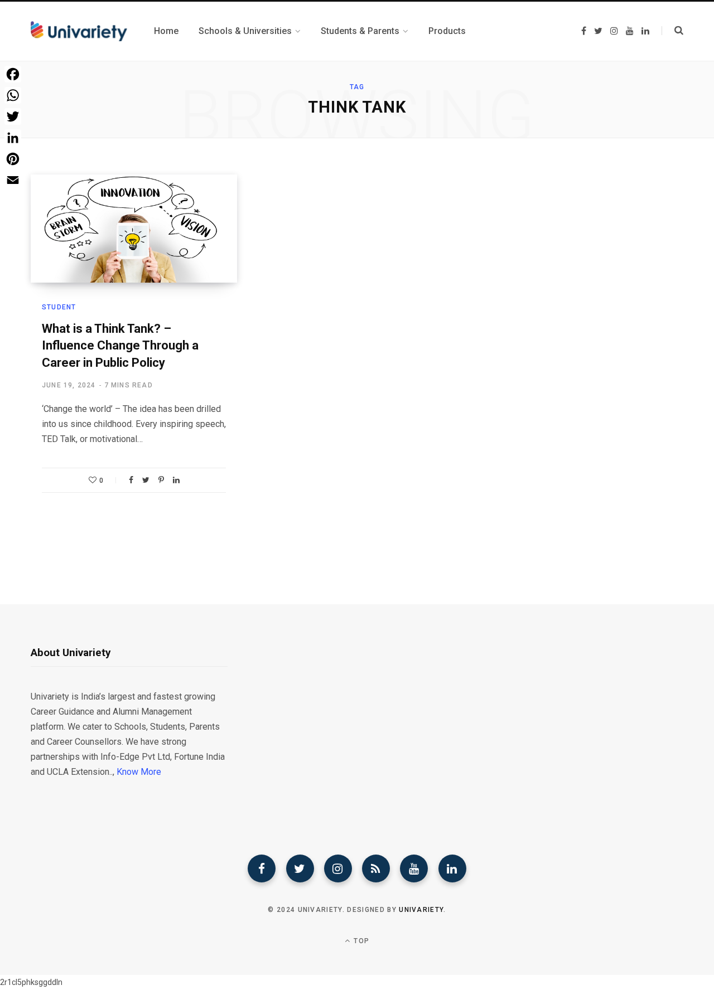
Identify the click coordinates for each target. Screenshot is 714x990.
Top (360, 941)
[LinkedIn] (176, 480)
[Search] (672, 30)
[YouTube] (414, 868)
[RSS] (376, 868)
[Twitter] (300, 868)
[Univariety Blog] (79, 31)
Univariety (421, 910)
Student (59, 307)
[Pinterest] (161, 480)
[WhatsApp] (12, 95)
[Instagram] (338, 868)
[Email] (12, 180)
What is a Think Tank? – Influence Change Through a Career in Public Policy (120, 346)
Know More (139, 771)
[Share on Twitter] (145, 480)
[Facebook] (262, 868)
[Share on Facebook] (131, 480)
